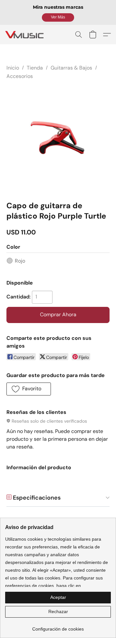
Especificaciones (36, 498)
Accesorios (19, 76)
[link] (58, 626)
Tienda (35, 67)
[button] (58, 17)
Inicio (12, 67)
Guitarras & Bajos (71, 67)
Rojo (20, 260)
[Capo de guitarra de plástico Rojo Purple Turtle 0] (58, 139)
